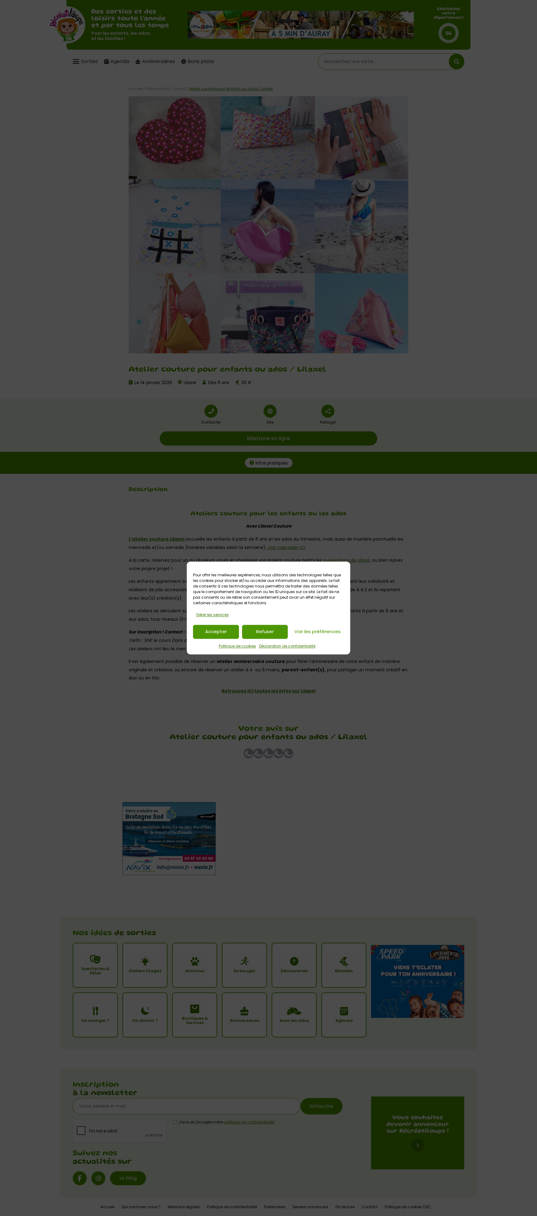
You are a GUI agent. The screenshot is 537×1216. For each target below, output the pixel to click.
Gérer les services (212, 614)
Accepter (216, 631)
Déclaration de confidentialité (287, 646)
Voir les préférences (317, 631)
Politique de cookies (237, 646)
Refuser (265, 631)
